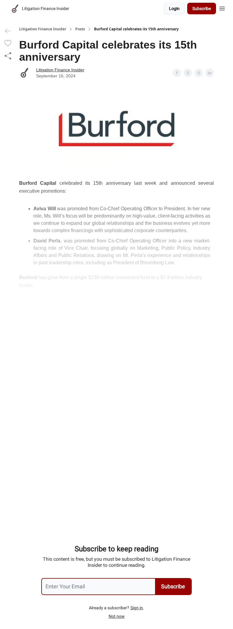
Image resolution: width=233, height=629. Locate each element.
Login (174, 8)
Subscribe (201, 8)
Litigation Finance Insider (42, 29)
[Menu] (222, 7)
